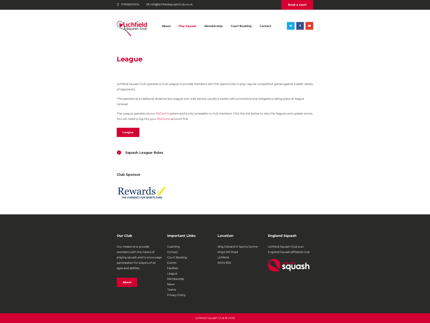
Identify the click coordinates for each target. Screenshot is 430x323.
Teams (171, 289)
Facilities (172, 268)
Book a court (297, 4)
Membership (213, 26)
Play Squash (187, 26)
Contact (265, 26)
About (166, 26)
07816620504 (130, 4)
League (172, 273)
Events (171, 262)
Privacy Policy (176, 295)
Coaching (173, 246)
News (171, 284)
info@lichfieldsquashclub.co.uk (171, 4)
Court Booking (241, 26)
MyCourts (162, 113)
